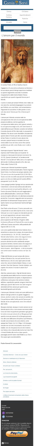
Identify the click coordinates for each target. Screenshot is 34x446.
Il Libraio (5, 384)
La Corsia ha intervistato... (10, 373)
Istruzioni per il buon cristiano (11, 366)
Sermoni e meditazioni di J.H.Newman (14, 358)
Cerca (25, 22)
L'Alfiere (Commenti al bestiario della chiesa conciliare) (15, 396)
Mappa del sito (6, 407)
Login (3, 409)
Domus (9, 11)
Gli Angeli (6, 388)
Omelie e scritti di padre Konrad (12, 380)
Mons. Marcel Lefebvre (9, 362)
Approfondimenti (25, 15)
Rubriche (25, 18)
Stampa (6, 443)
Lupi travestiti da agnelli (10, 377)
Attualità (9, 22)
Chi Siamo (25, 11)
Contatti (4, 406)
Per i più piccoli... (8, 369)
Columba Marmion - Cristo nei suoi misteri (15, 355)
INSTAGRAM (9, 413)
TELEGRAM (9, 416)
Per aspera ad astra (9, 391)
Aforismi (5, 351)
